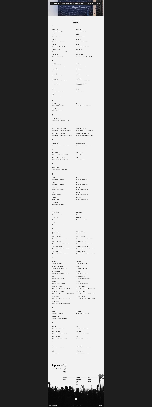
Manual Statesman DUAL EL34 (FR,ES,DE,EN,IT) (61, 238)
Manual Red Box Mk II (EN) (82, 214)
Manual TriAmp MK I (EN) (57, 263)
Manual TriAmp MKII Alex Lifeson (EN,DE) (60, 268)
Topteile (64, 366)
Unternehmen (72, 3)
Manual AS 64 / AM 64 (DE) (82, 31)
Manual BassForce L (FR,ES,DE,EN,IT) (84, 75)
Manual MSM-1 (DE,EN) (81, 159)
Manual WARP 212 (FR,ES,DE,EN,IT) (83, 328)
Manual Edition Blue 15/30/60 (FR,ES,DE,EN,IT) (85, 130)
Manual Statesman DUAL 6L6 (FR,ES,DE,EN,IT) (85, 233)
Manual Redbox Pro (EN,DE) (82, 219)
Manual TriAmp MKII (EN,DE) (82, 263)
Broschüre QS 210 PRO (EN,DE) (83, 189)
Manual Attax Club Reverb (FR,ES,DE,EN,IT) (60, 51)
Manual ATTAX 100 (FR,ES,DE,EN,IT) (59, 41)
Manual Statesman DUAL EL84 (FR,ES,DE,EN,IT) (85, 238)
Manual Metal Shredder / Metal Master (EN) (60, 159)
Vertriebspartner (78, 379)
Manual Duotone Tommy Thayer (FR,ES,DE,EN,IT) (61, 120)
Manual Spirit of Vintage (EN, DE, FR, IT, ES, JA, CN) (61, 233)
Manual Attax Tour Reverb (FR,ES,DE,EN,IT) (85, 56)
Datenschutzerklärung (79, 405)
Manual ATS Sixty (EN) (81, 36)
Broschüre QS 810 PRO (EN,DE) (83, 199)
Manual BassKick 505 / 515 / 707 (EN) (84, 85)
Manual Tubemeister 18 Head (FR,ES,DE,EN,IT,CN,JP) (86, 288)
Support (82, 3)
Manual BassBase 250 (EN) (57, 70)
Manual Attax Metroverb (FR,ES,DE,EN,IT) (84, 51)
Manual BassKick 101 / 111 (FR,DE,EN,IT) (60, 85)
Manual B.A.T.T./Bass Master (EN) (59, 65)
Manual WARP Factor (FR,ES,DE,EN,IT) (84, 333)
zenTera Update (56, 352)
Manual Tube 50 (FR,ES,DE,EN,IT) (58, 278)
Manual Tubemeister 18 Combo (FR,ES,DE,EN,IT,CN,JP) (62, 288)
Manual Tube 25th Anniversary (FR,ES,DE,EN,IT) (85, 135)
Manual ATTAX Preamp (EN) (58, 56)
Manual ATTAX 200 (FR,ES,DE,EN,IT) (83, 41)
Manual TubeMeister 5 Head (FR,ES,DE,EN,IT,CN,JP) (61, 303)
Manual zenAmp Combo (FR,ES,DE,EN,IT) (84, 347)
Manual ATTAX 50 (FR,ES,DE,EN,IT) (59, 46)
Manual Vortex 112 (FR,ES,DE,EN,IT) (59, 313)
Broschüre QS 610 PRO (57, 199)
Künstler (67, 3)
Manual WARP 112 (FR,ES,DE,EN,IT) (59, 328)
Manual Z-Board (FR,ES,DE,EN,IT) (58, 347)
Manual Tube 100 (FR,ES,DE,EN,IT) (83, 273)
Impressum (74, 405)
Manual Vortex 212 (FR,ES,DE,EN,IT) (83, 313)
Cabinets (64, 368)
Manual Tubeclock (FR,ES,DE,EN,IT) (59, 283)
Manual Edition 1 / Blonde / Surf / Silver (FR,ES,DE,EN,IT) (62, 130)
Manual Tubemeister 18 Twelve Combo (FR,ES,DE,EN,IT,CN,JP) (63, 293)
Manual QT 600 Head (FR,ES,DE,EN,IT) (59, 204)
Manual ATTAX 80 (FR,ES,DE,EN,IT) (83, 46)
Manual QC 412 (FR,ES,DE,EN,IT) (83, 179)
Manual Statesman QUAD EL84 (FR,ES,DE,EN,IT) (61, 243)
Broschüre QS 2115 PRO (57, 194)
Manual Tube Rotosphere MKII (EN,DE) (84, 278)
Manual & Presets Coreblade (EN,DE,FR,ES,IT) (85, 105)
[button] (88, 4)
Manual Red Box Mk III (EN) (57, 219)
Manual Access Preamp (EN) (58, 31)
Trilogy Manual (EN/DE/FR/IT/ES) (83, 268)
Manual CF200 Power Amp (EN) (58, 105)
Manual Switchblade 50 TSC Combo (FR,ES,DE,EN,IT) (86, 253)
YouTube (89, 379)
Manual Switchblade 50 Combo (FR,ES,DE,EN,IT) (61, 253)
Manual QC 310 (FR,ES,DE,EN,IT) (58, 179)
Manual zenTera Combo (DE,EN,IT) (83, 352)
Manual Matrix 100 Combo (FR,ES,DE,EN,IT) (60, 154)
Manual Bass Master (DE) (82, 65)
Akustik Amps (65, 369)
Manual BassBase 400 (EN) (82, 70)
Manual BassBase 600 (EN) (57, 75)
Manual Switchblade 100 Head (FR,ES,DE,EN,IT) (85, 243)
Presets (77, 384)
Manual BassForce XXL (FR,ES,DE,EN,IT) (84, 80)
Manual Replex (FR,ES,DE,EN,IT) (58, 224)
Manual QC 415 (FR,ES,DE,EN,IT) (58, 184)
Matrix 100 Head (80, 154)
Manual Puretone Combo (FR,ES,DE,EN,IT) (60, 169)
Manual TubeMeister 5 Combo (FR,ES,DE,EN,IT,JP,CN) (86, 298)
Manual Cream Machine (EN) (58, 110)
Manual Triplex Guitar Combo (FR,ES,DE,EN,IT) (61, 273)
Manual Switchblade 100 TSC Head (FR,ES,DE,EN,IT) (86, 248)
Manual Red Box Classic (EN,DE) (58, 214)
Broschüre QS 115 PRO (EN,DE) (58, 189)
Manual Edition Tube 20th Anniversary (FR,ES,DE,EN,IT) (62, 135)
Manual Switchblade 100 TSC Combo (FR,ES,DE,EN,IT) (62, 248)
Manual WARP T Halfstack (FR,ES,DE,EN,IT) (60, 338)
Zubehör (64, 372)
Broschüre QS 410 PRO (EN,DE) (83, 194)
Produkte (63, 3)
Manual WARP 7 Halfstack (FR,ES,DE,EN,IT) (60, 333)
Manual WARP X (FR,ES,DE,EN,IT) (83, 338)
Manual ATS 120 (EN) (56, 36)
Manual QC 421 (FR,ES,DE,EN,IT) (83, 184)
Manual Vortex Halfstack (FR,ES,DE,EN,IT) (60, 318)
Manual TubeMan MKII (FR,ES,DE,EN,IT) (84, 283)
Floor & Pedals (65, 371)
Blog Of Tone (77, 3)
